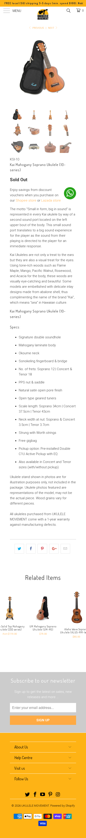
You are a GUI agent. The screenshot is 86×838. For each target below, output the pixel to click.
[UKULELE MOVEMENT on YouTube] (42, 795)
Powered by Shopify (62, 805)
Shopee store (26, 200)
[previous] (14, 68)
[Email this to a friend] (65, 549)
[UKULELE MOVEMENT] (43, 14)
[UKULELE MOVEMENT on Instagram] (58, 795)
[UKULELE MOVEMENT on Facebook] (35, 795)
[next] (71, 68)
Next (51, 28)
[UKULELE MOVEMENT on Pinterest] (50, 795)
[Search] (68, 10)
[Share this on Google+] (54, 549)
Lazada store (51, 200)
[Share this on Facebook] (31, 549)
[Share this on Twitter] (19, 549)
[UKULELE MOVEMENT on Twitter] (27, 795)
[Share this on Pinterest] (42, 549)
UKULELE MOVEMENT (35, 805)
